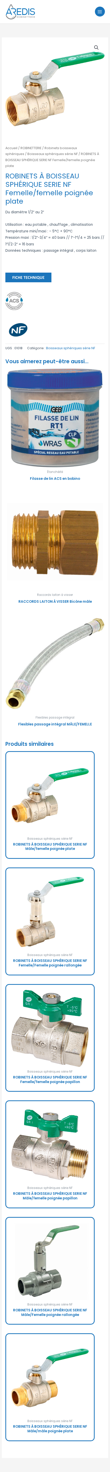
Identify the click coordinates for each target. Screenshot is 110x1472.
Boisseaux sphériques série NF (52, 154)
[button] (96, 47)
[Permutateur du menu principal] (100, 12)
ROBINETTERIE (30, 148)
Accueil (11, 148)
